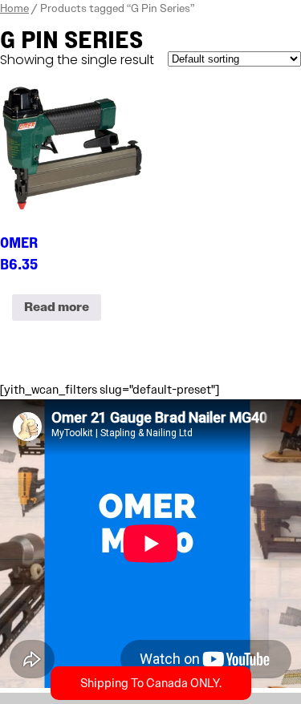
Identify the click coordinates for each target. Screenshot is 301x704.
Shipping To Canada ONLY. (151, 683)
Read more (56, 307)
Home (14, 8)
